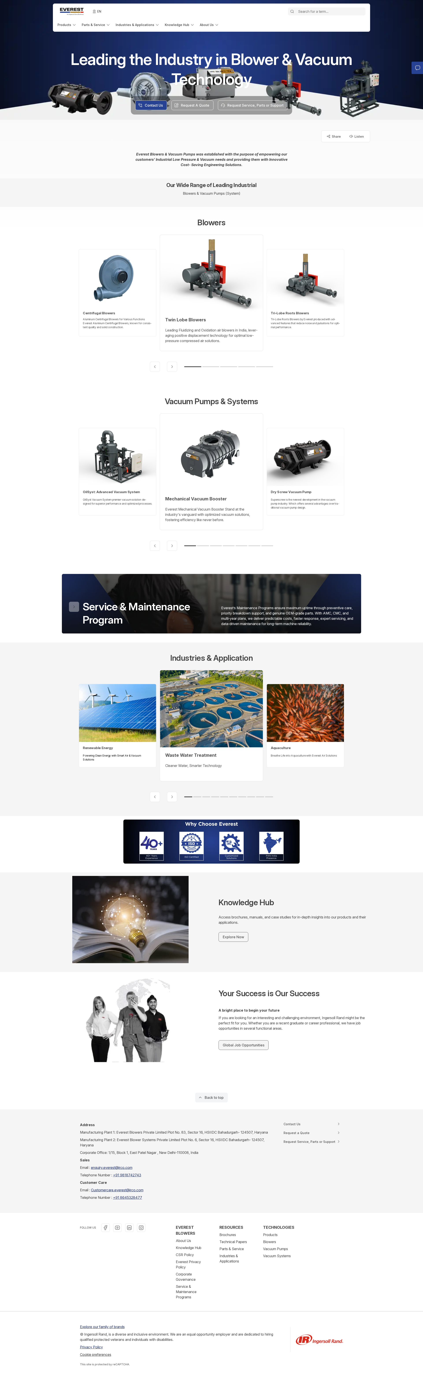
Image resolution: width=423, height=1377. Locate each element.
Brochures (227, 1235)
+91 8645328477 (127, 1197)
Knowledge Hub (188, 1248)
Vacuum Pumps (275, 1249)
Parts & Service (231, 1249)
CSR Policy (185, 1255)
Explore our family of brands (102, 1327)
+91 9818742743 (127, 1175)
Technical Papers (233, 1242)
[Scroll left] (155, 367)
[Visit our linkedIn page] (129, 1227)
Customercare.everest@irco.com (117, 1190)
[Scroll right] (172, 367)
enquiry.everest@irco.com (111, 1167)
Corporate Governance (186, 1277)
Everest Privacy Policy (188, 1264)
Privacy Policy (91, 1347)
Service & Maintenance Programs (186, 1291)
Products (270, 1235)
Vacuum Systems (277, 1256)
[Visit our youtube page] (117, 1227)
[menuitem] (67, 24)
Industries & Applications (229, 1258)
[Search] (292, 11)
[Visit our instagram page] (141, 1227)
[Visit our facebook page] (105, 1227)
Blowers (269, 1242)
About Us (183, 1240)
